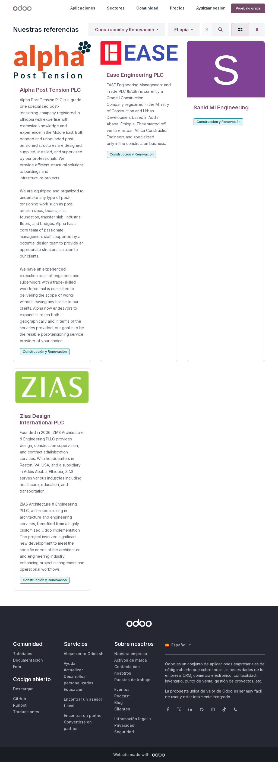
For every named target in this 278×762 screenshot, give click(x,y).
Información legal (131, 718)
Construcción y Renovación (124, 29)
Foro (17, 666)
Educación (74, 689)
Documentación (28, 660)
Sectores (116, 8)
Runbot (20, 705)
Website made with (132, 754)
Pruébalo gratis (248, 8)
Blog (118, 702)
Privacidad (124, 725)
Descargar (23, 689)
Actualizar (73, 670)
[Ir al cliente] (52, 60)
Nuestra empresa (130, 653)
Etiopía (181, 29)
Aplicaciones (82, 8)
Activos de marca (130, 660)
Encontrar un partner (83, 715)
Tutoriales (22, 653)
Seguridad (124, 731)
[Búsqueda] (220, 29)
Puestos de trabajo (132, 679)
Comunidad (147, 8)
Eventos (121, 689)
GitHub (19, 698)
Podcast (122, 696)
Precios (177, 8)
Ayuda (69, 663)
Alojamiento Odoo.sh (83, 653)
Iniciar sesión (213, 8)
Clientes (122, 709)
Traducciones (26, 711)
